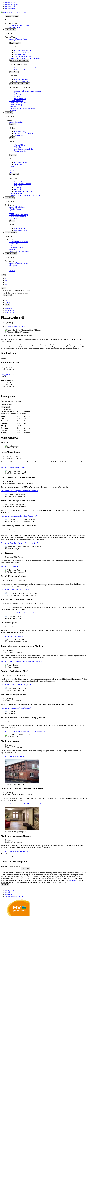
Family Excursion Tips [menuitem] (21, 52)
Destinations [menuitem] (10, 197)
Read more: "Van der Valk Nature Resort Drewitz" (18, 613)
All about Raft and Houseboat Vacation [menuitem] (27, 68)
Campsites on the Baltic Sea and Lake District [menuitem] (24, 58)
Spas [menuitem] (15, 93)
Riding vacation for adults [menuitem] (22, 184)
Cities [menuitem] (11, 211)
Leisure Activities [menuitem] (20, 54)
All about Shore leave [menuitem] (21, 79)
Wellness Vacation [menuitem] (20, 99)
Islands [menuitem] (11, 213)
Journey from (5, 405)
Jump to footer (10, 8)
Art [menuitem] (10, 246)
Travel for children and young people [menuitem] (22, 108)
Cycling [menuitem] (12, 124)
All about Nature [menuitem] (19, 228)
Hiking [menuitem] (12, 137)
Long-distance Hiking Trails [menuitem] (23, 149)
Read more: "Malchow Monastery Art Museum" (17, 851)
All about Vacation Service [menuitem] (18, 263)
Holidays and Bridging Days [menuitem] (19, 251)
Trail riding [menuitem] (17, 188)
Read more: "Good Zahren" (10, 566)
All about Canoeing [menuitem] (20, 162)
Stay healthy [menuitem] (18, 95)
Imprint (7, 893)
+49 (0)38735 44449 (8, 375)
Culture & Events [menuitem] (11, 232)
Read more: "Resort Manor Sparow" (13, 467)
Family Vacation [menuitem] (15, 43)
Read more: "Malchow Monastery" (13, 756)
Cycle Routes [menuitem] (18, 135)
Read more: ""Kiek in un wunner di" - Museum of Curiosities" (22, 804)
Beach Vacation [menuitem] (14, 41)
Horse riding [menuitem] (14, 174)
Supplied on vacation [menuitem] (21, 97)
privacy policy (74, 880)
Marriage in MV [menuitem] (14, 106)
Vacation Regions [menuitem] (15, 209)
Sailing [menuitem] (11, 170)
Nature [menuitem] (12, 221)
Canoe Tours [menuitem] (18, 164)
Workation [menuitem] (13, 110)
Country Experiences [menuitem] (21, 81)
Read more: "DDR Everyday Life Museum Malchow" (19, 491)
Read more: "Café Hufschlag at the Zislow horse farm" (19, 543)
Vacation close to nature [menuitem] (17, 103)
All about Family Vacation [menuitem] (23, 50)
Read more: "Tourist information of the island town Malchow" (22, 661)
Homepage (9, 308)
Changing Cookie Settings (14, 896)
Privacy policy (10, 891)
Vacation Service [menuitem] (11, 253)
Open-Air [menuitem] (12, 249)
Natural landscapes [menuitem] (20, 230)
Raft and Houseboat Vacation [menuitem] (19, 60)
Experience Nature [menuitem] (15, 193)
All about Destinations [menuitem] (17, 207)
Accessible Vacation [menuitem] (16, 101)
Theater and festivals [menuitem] (16, 247)
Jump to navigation (11, 5)
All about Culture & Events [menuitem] (18, 242)
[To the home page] (13, 12)
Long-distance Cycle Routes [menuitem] (23, 133)
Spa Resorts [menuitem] (13, 219)
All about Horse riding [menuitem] (21, 182)
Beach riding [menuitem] (18, 189)
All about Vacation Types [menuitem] (18, 39)
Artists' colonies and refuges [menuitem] (18, 215)
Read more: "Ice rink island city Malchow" (15, 589)
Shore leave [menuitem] (14, 72)
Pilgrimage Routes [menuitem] (20, 151)
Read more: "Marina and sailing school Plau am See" (19, 516)
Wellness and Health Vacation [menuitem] (19, 83)
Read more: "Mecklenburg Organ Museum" (16, 708)
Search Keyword (8, 293)
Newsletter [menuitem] (13, 265)
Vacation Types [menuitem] (11, 29)
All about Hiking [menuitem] (19, 145)
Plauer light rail (10, 312)
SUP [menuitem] (11, 168)
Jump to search (10, 6)
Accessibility (9, 894)
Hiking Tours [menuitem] (18, 147)
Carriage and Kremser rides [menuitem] (23, 191)
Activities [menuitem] (9, 112)
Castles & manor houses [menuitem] (17, 217)
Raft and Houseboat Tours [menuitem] (23, 70)
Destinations (9, 310)
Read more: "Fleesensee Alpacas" (12, 636)
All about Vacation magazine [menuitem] (19, 25)
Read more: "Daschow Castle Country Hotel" (16, 685)
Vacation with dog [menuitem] (15, 105)
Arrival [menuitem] (11, 269)
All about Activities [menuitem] (16, 122)
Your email (5, 866)
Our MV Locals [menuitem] (14, 27)
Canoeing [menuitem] (13, 155)
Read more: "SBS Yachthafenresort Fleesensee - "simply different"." (24, 731)
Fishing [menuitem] (11, 153)
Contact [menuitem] (12, 271)
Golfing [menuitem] (12, 172)
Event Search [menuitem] (13, 244)
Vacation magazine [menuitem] (12, 16)
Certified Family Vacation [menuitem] (22, 56)
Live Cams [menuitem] (13, 267)
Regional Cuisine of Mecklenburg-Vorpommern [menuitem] (25, 195)
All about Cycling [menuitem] (20, 132)
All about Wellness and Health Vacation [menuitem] (27, 91)
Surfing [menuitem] (11, 166)
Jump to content (10, 3)
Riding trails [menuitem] (18, 186)
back (3, 274)
